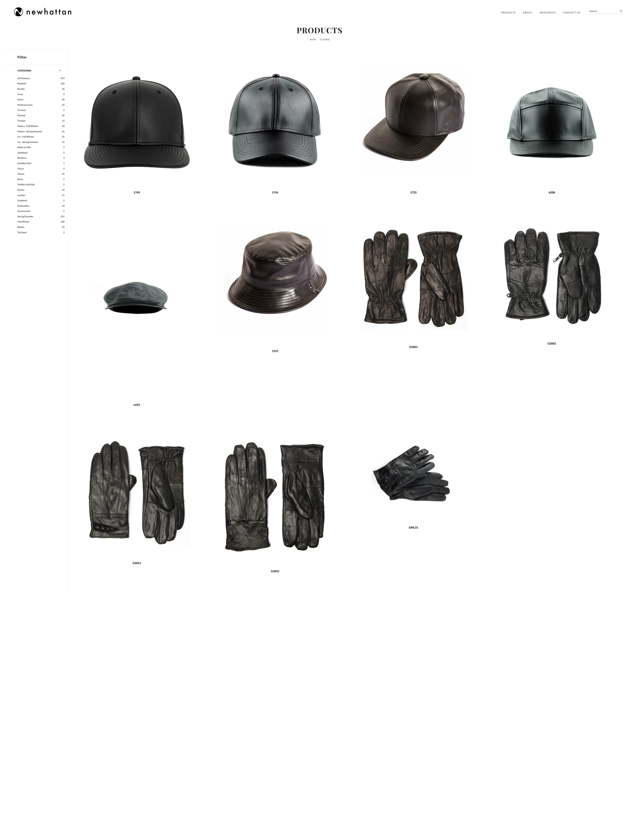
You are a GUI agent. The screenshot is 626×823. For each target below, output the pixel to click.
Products (508, 12)
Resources (548, 12)
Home (313, 39)
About (527, 12)
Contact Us (571, 12)
